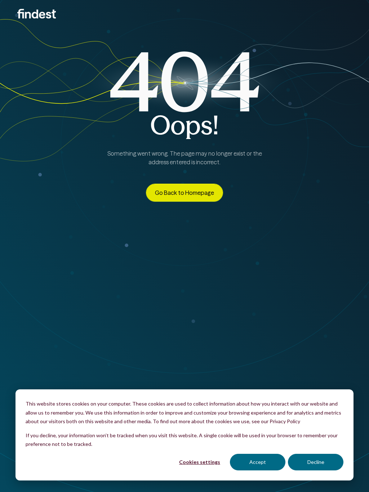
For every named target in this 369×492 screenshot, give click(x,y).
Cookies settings (199, 462)
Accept (257, 462)
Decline (315, 462)
